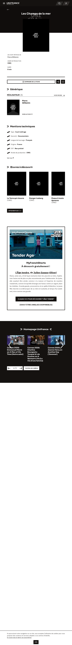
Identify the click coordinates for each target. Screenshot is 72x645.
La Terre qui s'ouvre (15, 198)
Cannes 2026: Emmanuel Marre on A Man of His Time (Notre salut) (15, 351)
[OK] (36, 642)
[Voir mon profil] (66, 3)
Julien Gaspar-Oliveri (45, 272)
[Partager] (58, 82)
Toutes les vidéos (31, 368)
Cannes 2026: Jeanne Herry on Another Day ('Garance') (55, 351)
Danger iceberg (36, 198)
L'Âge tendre (22, 272)
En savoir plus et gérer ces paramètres (19, 637)
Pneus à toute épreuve (57, 199)
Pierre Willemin (13, 57)
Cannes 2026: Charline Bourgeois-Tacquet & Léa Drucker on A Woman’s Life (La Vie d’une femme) (35, 354)
